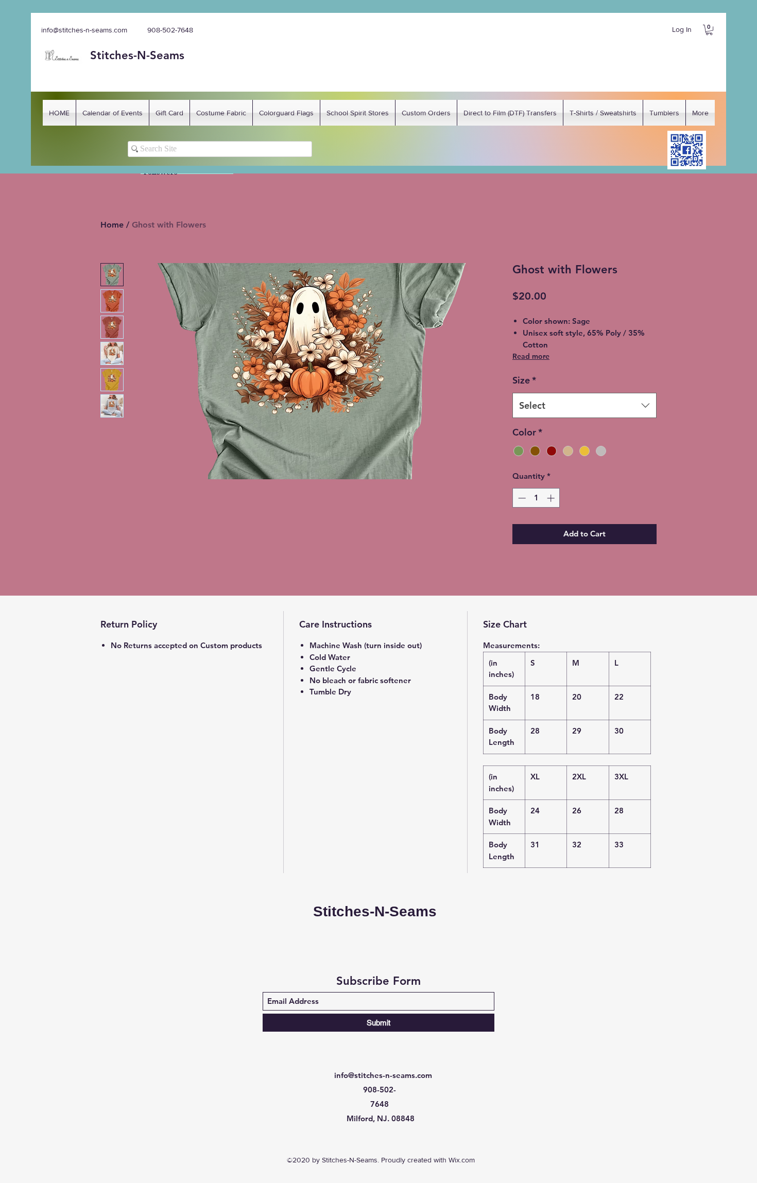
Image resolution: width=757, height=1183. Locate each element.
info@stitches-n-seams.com (84, 30)
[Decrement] (521, 498)
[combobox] (584, 406)
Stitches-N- (120, 55)
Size (524, 380)
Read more (530, 356)
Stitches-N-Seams (375, 911)
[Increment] (552, 498)
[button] (709, 30)
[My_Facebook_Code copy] (686, 150)
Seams (167, 55)
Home (112, 225)
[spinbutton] (536, 498)
